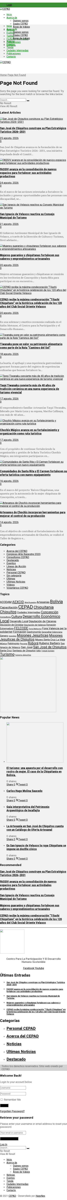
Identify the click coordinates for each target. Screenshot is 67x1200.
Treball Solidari (47, 651)
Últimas (11, 578)
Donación (51, 625)
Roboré (33, 643)
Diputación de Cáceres (42, 621)
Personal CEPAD (16, 572)
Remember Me (12, 1099)
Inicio (9, 14)
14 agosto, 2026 (9, 522)
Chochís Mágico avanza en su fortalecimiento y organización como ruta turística (29, 431)
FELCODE (21, 628)
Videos (11, 584)
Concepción (49, 612)
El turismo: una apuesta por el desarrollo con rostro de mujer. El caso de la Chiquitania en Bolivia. (35, 771)
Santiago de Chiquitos (24, 650)
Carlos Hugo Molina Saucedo (24, 791)
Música (3, 643)
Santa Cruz (6, 650)
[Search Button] (28, 100)
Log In (3, 1144)
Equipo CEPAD (20, 23)
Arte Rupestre (30, 602)
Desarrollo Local (19, 621)
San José (27, 647)
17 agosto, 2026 (9, 398)
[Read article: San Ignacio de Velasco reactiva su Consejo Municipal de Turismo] (33, 206)
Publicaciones (14, 53)
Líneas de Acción (16, 566)
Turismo (7, 654)
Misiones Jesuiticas (32, 635)
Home (3, 75)
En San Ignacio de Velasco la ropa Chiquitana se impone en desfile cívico (36, 847)
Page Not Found (16, 75)
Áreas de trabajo (21, 26)
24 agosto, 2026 (9, 182)
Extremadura (6, 628)
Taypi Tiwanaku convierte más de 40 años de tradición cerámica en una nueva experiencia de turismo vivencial (29, 389)
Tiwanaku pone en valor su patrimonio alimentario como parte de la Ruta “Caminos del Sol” (31, 345)
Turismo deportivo (23, 655)
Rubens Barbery (49, 643)
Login (9, 4)
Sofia (38, 651)
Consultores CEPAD (18, 557)
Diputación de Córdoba (11, 625)
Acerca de (12, 17)
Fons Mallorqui (35, 629)
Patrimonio (13, 643)
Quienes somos (20, 20)
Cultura (16, 617)
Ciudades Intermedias (17, 50)
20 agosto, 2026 (9, 265)
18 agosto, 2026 (9, 354)
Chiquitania (44, 607)
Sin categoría (14, 575)
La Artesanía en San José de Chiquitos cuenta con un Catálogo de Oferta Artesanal (35, 828)
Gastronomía (34, 632)
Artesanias (43, 602)
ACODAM (6, 602)
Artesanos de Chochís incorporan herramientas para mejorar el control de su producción (32, 514)
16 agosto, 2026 (9, 481)
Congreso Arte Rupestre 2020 (23, 554)
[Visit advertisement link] (28, 711)
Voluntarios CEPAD (17, 587)
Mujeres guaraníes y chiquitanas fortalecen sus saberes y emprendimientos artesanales (29, 257)
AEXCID (18, 602)
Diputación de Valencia (35, 625)
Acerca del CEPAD (17, 551)
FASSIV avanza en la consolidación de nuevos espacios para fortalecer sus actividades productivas (28, 173)
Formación (19, 631)
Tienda (10, 36)
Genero (4, 635)
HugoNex (40, 1195)
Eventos (11, 44)
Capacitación (9, 607)
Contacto (11, 56)
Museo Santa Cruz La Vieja (50, 639)
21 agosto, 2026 (9, 224)
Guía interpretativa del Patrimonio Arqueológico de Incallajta (28, 808)
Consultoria (5, 617)
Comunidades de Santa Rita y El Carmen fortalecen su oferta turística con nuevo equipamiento (33, 473)
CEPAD (25, 607)
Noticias (11, 41)
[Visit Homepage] (5, 8)
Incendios (12, 636)
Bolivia (56, 601)
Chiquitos (8, 612)
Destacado (13, 560)
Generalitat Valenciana (51, 632)
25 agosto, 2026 (9, 138)
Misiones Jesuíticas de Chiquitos (31, 637)
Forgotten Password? (12, 1111)
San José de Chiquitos (50, 647)
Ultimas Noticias (16, 581)
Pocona (23, 643)
